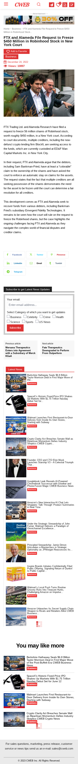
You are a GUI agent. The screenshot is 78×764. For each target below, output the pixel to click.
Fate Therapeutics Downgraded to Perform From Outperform (55, 350)
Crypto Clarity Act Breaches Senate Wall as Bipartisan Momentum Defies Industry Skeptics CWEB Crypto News (50, 716)
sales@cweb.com (62, 748)
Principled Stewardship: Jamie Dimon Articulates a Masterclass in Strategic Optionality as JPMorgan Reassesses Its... (50, 547)
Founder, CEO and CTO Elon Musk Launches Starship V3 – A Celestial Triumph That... (50, 462)
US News (44, 321)
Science (15, 321)
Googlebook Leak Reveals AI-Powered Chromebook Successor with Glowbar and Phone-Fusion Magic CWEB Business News (50, 483)
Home (7, 29)
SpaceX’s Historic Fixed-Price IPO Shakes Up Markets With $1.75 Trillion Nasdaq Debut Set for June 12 (48, 678)
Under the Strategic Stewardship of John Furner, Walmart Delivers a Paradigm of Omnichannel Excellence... (48, 526)
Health (60, 317)
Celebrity (32, 317)
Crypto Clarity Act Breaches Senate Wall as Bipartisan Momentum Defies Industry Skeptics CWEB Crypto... (50, 441)
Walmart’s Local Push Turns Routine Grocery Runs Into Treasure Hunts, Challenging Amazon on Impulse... (46, 589)
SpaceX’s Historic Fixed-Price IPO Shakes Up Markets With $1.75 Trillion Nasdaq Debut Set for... (49, 398)
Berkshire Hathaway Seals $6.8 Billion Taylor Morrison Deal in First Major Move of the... (50, 377)
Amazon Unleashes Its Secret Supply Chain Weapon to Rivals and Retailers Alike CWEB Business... (50, 611)
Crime (46, 317)
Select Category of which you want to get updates (36, 312)
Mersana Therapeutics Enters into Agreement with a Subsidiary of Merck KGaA (20, 351)
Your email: (13, 299)
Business (16, 29)
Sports (29, 321)
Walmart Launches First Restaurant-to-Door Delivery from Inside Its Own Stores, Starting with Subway (50, 420)
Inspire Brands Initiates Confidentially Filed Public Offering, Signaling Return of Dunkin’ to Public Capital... (50, 568)
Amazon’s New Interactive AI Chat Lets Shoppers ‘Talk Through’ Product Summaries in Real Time (50, 505)
